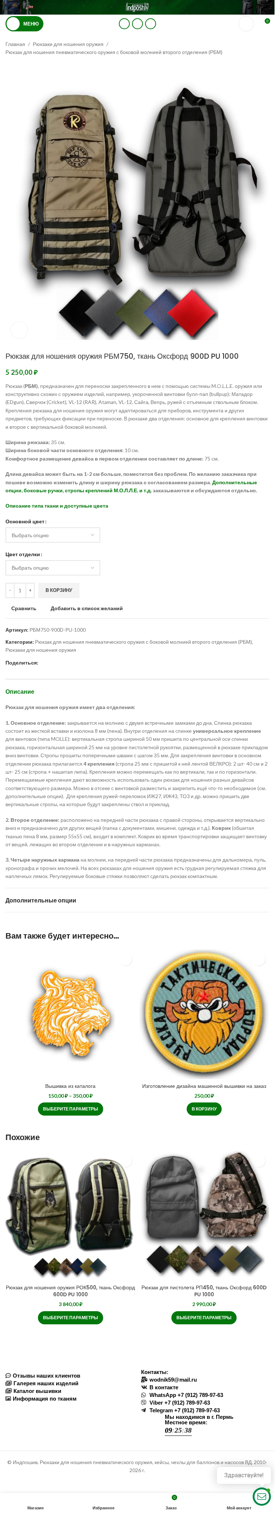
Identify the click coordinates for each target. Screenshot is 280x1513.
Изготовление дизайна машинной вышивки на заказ (204, 1086)
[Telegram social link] (150, 23)
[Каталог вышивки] (69, 1391)
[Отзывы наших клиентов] (69, 1375)
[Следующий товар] (27, 68)
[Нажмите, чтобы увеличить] (19, 330)
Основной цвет (24, 521)
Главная (15, 44)
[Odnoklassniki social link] (42, 663)
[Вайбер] (77, 663)
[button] (204, 1109)
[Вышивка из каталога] (70, 1014)
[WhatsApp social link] (124, 23)
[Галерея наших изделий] (69, 1383)
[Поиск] (246, 23)
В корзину (59, 590)
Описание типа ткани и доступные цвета (56, 506)
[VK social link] (137, 23)
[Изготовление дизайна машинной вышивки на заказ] (204, 1014)
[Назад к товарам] (18, 68)
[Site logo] (137, 7)
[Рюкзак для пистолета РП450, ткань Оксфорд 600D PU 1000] (204, 1216)
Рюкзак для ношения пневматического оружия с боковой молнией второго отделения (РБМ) (113, 52)
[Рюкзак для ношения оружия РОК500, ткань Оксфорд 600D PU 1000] (70, 1216)
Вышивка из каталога (70, 1086)
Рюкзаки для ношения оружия (68, 44)
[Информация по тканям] (69, 1398)
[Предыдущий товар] (9, 68)
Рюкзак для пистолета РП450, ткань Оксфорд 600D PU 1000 (204, 1291)
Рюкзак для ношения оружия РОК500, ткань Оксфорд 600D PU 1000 (70, 1291)
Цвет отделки (22, 554)
